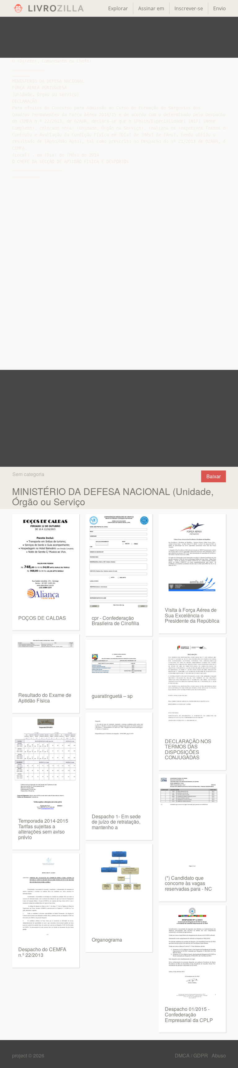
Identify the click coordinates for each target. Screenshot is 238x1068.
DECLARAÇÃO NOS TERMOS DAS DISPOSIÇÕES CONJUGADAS (188, 749)
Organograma (107, 939)
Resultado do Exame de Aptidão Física (44, 697)
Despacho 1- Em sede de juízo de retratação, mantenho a (116, 822)
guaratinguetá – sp (112, 695)
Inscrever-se (188, 8)
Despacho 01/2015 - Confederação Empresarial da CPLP (189, 1014)
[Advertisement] (119, 37)
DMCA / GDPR (192, 1055)
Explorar (118, 8)
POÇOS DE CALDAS (42, 617)
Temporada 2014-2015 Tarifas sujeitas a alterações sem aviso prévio (43, 829)
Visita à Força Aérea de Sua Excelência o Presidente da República (192, 615)
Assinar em (151, 8)
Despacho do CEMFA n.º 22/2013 (42, 952)
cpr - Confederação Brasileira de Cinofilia (115, 620)
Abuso (219, 1055)
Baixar (213, 476)
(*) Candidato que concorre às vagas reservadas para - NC (188, 883)
